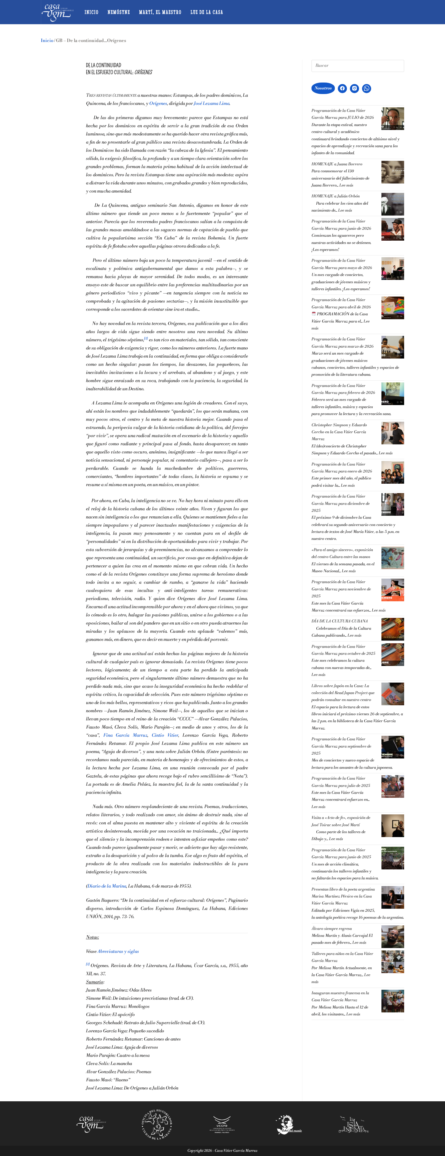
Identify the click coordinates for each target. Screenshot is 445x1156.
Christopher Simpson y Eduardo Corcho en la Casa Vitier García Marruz (339, 432)
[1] (146, 338)
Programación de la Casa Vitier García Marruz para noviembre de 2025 (341, 589)
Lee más (346, 185)
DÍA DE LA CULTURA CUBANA (340, 621)
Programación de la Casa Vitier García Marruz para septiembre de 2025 (341, 746)
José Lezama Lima (211, 103)
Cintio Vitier (165, 735)
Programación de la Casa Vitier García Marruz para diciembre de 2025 (341, 503)
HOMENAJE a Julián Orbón (336, 196)
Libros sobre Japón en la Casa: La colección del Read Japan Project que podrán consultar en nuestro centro (343, 693)
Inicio (47, 41)
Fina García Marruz (125, 735)
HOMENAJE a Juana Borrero (337, 164)
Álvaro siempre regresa (332, 928)
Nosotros (323, 88)
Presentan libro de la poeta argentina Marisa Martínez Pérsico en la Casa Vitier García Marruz (343, 896)
